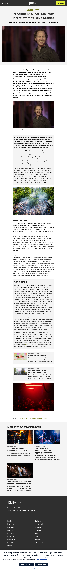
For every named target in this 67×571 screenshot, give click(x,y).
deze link (27, 344)
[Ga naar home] (33, 3)
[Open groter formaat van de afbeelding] (33, 114)
